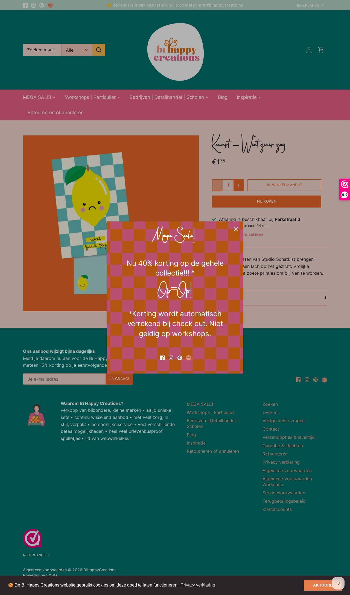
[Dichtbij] (236, 229)
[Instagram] (171, 357)
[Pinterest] (179, 357)
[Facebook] (162, 357)
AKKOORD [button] (323, 585)
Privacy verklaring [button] (197, 585)
